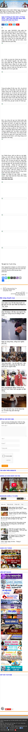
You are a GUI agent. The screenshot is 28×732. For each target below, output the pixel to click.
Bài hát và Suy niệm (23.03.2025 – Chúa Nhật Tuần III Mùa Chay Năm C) (18, 293)
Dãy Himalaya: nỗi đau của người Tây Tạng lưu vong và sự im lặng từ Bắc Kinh (14, 313)
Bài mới (3, 504)
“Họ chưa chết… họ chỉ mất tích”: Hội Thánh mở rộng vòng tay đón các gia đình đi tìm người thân (13, 364)
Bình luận (4, 425)
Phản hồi (17, 504)
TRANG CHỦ (5, 10)
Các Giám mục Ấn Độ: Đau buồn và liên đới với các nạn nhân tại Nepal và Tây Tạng (14, 304)
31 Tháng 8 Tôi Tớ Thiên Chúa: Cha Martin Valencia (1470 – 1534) (17, 536)
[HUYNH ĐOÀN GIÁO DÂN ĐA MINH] (14, 4)
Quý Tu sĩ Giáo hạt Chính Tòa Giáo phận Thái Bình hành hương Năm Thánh (10, 289)
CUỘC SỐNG (13, 10)
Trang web (4, 448)
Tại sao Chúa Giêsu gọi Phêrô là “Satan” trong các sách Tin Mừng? (18, 513)
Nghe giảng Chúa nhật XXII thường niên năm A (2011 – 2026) (18, 508)
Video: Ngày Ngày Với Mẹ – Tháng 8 (10, 541)
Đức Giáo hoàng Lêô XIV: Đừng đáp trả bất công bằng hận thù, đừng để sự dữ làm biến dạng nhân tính (13, 524)
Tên (3, 438)
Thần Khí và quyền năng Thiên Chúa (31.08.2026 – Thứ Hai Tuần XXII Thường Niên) (18, 530)
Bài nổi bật (10, 504)
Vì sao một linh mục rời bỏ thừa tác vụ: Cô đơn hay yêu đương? (13, 409)
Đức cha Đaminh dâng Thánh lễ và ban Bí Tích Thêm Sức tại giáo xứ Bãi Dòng (14, 389)
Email (3, 443)
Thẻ (22, 504)
